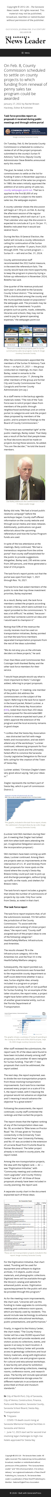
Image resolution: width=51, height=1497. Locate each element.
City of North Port (16, 1396)
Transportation (12, 1412)
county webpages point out (18, 190)
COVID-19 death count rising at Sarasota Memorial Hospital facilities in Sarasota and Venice (24, 1424)
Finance (37, 1400)
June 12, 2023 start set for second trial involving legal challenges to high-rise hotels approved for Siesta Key (25, 1436)
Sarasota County (35, 1404)
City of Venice (11, 1400)
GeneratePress (34, 1493)
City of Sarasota (34, 1396)
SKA (6, 709)
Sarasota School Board (15, 1408)
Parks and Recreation (15, 1404)
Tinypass (11, 1416)
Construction (25, 1400)
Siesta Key (33, 1408)
